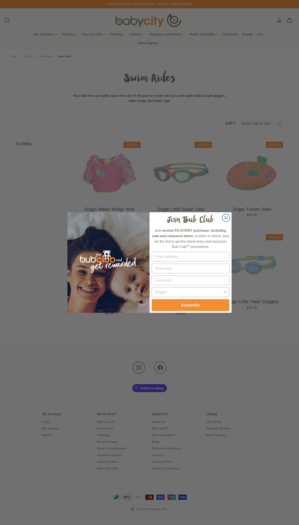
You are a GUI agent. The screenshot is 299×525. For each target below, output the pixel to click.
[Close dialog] (226, 218)
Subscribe (190, 305)
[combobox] (189, 292)
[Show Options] (225, 292)
